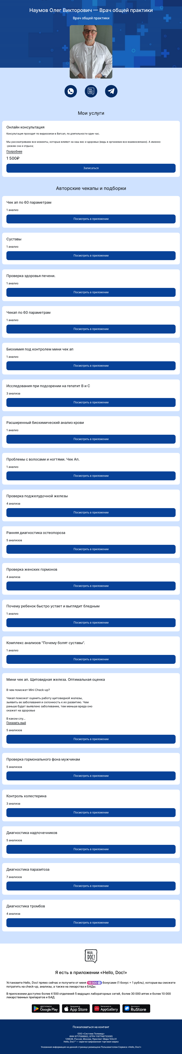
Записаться (91, 168)
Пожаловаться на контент (91, 1027)
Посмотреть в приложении (91, 218)
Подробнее (14, 151)
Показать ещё (16, 722)
